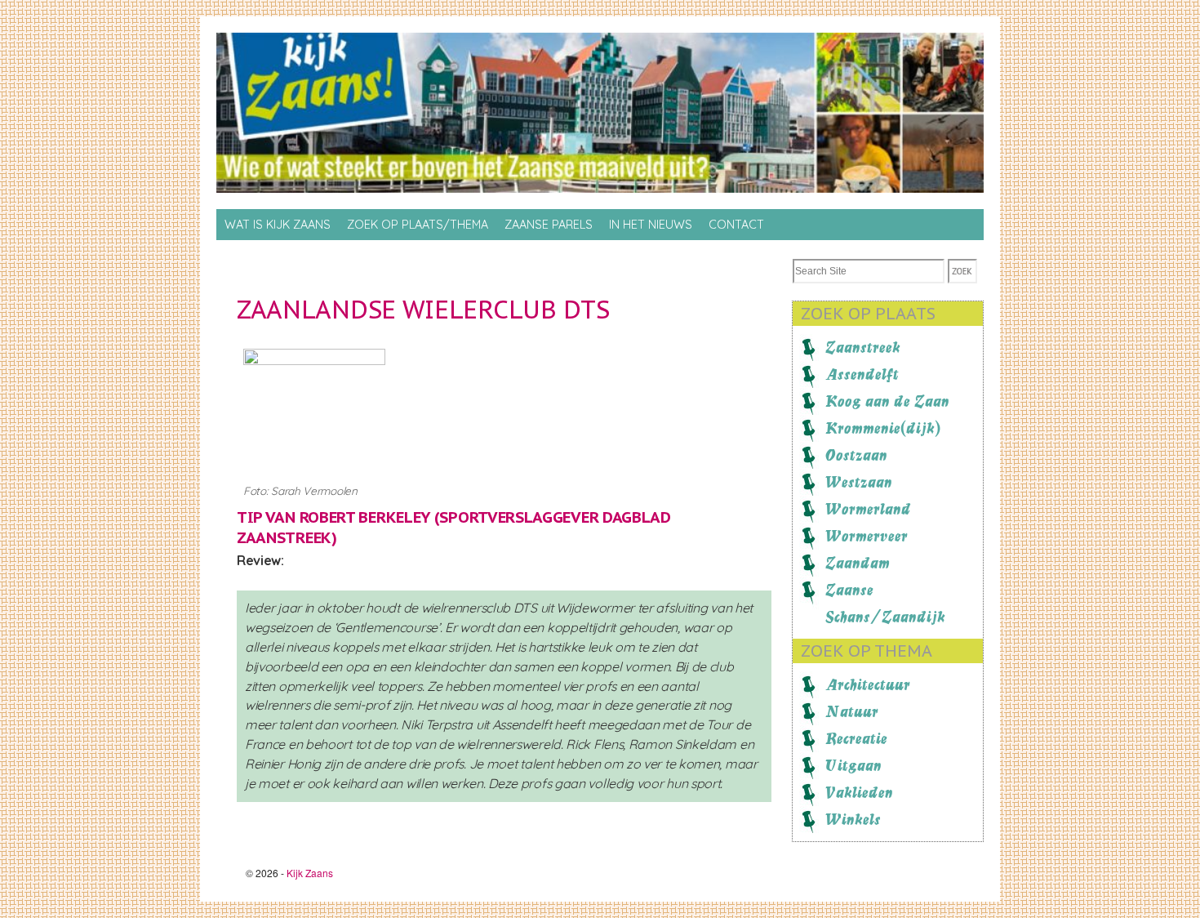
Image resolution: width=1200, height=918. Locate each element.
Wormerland (868, 509)
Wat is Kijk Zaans (277, 224)
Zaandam (857, 563)
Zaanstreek (862, 347)
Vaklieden (859, 792)
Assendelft (862, 374)
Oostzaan (856, 455)
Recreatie (856, 738)
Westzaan (858, 482)
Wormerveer (866, 536)
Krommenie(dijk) (882, 428)
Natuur (851, 711)
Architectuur (867, 684)
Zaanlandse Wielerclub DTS (423, 309)
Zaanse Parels (548, 224)
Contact (736, 224)
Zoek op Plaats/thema (417, 224)
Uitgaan (853, 765)
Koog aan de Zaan (887, 401)
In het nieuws (650, 224)
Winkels (853, 819)
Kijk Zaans (310, 873)
